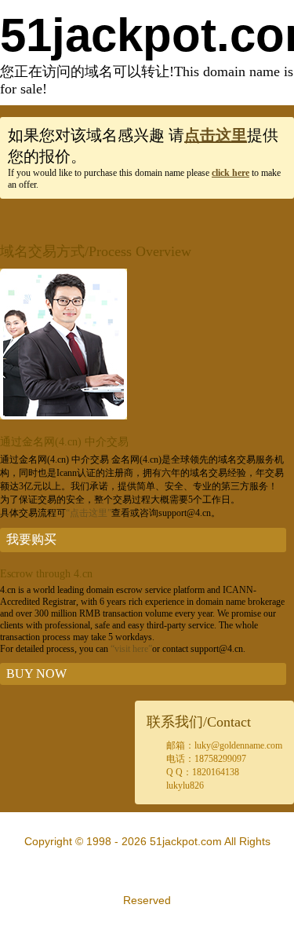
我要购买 (31, 539)
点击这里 (215, 135)
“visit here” (131, 648)
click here (230, 172)
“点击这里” (88, 512)
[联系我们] (63, 416)
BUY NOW (36, 673)
